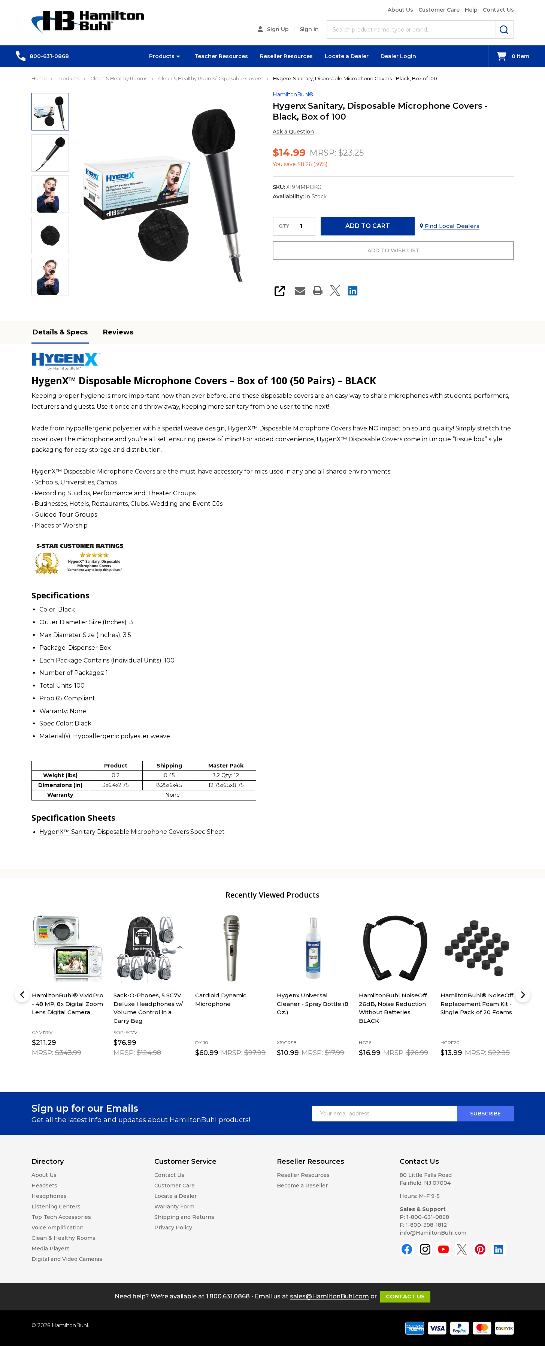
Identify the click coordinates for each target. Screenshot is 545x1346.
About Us (400, 9)
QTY (284, 226)
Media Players (50, 1248)
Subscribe (485, 1113)
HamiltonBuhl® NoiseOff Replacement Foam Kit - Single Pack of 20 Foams (476, 1004)
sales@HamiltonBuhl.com (329, 1296)
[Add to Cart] (54, 1069)
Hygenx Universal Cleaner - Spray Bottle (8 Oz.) (312, 1004)
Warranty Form (174, 1206)
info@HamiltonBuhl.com (433, 1232)
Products (162, 56)
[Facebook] (407, 1249)
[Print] (317, 290)
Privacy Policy (173, 1227)
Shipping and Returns (184, 1217)
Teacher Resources (221, 56)
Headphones (49, 1196)
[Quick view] (70, 1069)
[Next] (522, 994)
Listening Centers (56, 1206)
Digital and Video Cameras (66, 1259)
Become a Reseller (302, 1185)
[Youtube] (443, 1249)
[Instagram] (425, 1249)
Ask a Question (293, 131)
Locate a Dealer (347, 56)
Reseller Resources (286, 56)
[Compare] (87, 1069)
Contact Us (498, 9)
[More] (178, 56)
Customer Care (439, 9)
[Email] (300, 290)
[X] (335, 290)
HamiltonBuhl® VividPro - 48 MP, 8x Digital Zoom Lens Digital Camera (67, 1004)
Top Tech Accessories (61, 1217)
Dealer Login (398, 56)
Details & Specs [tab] (60, 332)
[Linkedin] (353, 290)
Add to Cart (367, 225)
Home (39, 78)
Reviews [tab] (118, 332)
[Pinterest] (480, 1249)
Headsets (44, 1185)
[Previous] (22, 994)
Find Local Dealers (451, 225)
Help (471, 9)
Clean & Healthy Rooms (63, 1238)
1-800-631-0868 (427, 1217)
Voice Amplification (57, 1227)
